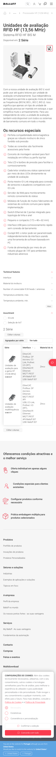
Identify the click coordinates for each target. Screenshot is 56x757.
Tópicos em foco (10, 586)
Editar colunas (14, 334)
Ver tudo (33, 340)
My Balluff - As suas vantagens (17, 629)
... (14, 12)
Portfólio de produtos (12, 546)
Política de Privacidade (35, 702)
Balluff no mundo (10, 607)
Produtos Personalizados (14, 558)
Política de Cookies (13, 702)
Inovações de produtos (13, 552)
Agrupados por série (14, 340)
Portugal (27, 753)
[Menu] (51, 3)
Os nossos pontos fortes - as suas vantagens (23, 613)
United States (12, 753)
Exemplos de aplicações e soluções (19, 580)
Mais (49, 306)
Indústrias (7, 573)
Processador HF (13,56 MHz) (36, 13)
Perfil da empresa (11, 601)
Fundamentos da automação (16, 635)
